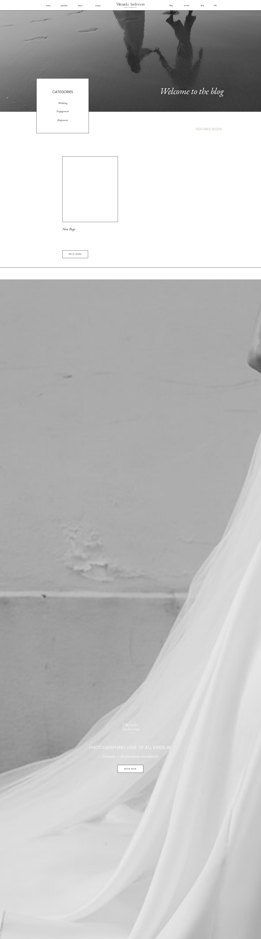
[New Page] (90, 189)
